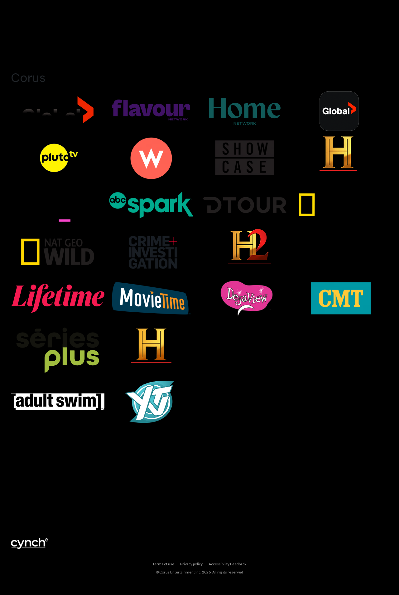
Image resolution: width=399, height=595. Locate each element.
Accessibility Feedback (227, 564)
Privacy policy (191, 564)
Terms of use (163, 564)
